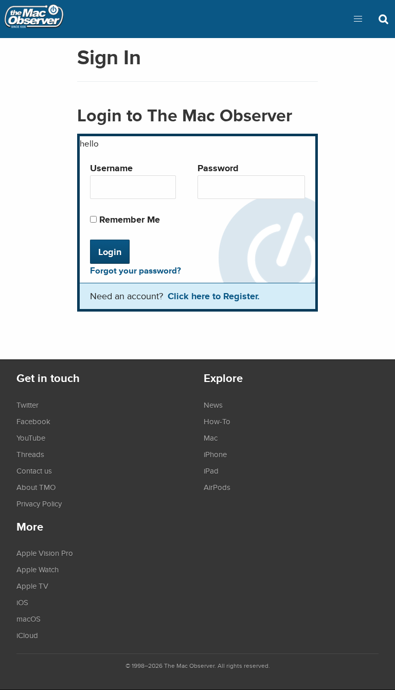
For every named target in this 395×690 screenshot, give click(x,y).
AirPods (217, 487)
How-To (217, 421)
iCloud (27, 635)
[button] (358, 19)
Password (218, 168)
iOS (22, 602)
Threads (30, 454)
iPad (211, 470)
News (213, 404)
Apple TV (32, 585)
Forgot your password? (135, 270)
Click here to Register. (214, 296)
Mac (211, 437)
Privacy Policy (39, 503)
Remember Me (128, 219)
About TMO (36, 487)
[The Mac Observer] (34, 19)
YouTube (30, 437)
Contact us (34, 470)
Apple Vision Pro (44, 552)
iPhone (215, 454)
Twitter (27, 404)
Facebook (33, 421)
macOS (28, 618)
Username (111, 168)
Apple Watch (37, 569)
